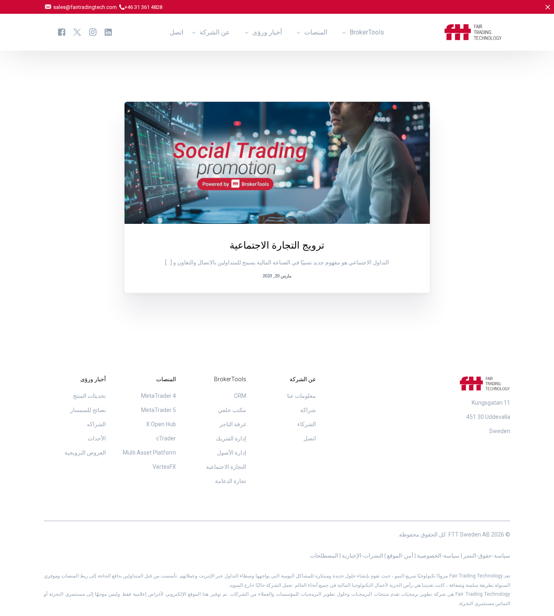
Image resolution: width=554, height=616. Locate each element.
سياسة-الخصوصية (438, 555)
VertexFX (164, 467)
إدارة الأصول (231, 452)
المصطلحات (324, 555)
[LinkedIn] (108, 32)
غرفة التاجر (232, 424)
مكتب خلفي (232, 410)
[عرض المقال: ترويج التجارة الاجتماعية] (277, 163)
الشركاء (306, 424)
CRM (240, 396)
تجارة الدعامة (230, 481)
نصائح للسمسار (88, 410)
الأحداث (97, 438)
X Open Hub (161, 424)
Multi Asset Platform (149, 452)
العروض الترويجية (394, 119)
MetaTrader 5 (158, 410)
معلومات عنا (301, 396)
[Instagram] (93, 32)
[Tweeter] (77, 32)
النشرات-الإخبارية (362, 555)
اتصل (309, 438)
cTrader (166, 438)
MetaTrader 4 (158, 396)
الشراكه (96, 424)
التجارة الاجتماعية (226, 467)
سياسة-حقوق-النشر (486, 555)
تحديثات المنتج (89, 396)
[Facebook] (61, 32)
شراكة (308, 410)
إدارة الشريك (231, 438)
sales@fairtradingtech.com (85, 7)
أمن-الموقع (399, 555)
